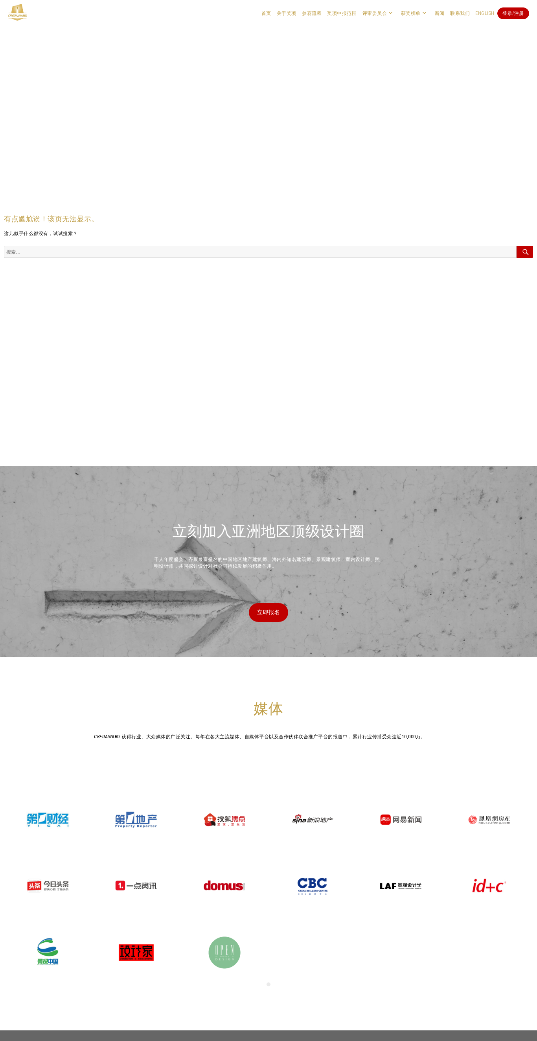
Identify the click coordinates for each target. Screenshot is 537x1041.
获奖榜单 (411, 13)
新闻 (440, 13)
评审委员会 (374, 13)
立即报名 (268, 612)
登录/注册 (513, 13)
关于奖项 (286, 13)
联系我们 (460, 13)
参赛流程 (312, 13)
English (485, 13)
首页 (266, 13)
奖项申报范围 (342, 13)
